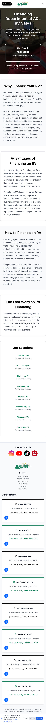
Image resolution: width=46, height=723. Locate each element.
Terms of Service (9, 711)
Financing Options (23, 478)
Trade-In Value (23, 484)
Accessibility (20, 711)
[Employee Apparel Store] (41, 712)
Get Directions (16, 513)
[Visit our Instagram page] (11, 453)
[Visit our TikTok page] (27, 453)
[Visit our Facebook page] (6, 518)
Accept (39, 718)
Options (25, 718)
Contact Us (23, 486)
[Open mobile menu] (42, 3)
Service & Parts (23, 481)
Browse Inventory (23, 476)
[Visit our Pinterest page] (35, 453)
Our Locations (23, 489)
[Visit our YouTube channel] (19, 453)
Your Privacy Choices (32, 711)
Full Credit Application (23, 53)
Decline (32, 718)
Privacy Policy (36, 709)
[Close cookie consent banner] (44, 718)
